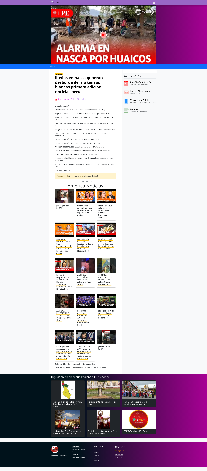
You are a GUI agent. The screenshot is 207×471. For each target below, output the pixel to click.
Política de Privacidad (78, 457)
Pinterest (96, 455)
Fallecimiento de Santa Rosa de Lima (102, 402)
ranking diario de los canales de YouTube (75, 368)
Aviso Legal (75, 454)
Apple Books (119, 455)
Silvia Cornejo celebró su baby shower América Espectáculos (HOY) (84, 210)
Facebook (97, 450)
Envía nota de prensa (78, 452)
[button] (153, 2)
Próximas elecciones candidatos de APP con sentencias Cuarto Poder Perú (83, 317)
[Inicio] (51, 66)
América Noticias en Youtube (83, 364)
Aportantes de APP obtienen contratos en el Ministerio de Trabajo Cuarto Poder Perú (84, 352)
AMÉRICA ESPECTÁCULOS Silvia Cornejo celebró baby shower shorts (105, 280)
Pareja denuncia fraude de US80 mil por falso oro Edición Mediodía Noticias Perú (106, 244)
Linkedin (96, 452)
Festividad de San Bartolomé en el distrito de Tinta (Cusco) (66, 432)
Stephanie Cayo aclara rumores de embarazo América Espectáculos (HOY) (105, 211)
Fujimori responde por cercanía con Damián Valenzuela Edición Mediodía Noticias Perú (64, 282)
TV (54, 66)
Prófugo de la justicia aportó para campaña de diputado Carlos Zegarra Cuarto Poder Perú (64, 352)
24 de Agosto (74, 176)
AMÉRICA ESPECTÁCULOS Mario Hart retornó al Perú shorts (84, 280)
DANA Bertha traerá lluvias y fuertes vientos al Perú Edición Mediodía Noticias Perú (85, 245)
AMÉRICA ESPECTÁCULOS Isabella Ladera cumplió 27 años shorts (63, 315)
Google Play (118, 457)
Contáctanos (76, 447)
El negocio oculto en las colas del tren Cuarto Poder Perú (106, 314)
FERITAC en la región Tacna (136, 431)
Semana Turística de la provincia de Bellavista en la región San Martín (67, 404)
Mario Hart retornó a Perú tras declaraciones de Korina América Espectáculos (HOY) (64, 246)
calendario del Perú (90, 176)
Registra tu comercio (78, 449)
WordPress (118, 460)
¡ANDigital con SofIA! (62, 206)
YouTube (96, 460)
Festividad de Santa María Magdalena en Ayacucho (135, 402)
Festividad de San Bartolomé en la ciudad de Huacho (103, 432)
